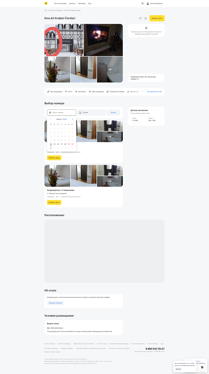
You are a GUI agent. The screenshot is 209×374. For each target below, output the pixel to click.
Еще (162, 344)
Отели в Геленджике (138, 344)
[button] (45, 10)
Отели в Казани (102, 344)
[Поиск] (142, 3)
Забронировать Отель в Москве (83, 344)
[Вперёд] (72, 119)
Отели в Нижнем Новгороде (119, 344)
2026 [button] (64, 119)
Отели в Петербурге (64, 344)
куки (187, 363)
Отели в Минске (152, 344)
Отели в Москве (49, 344)
